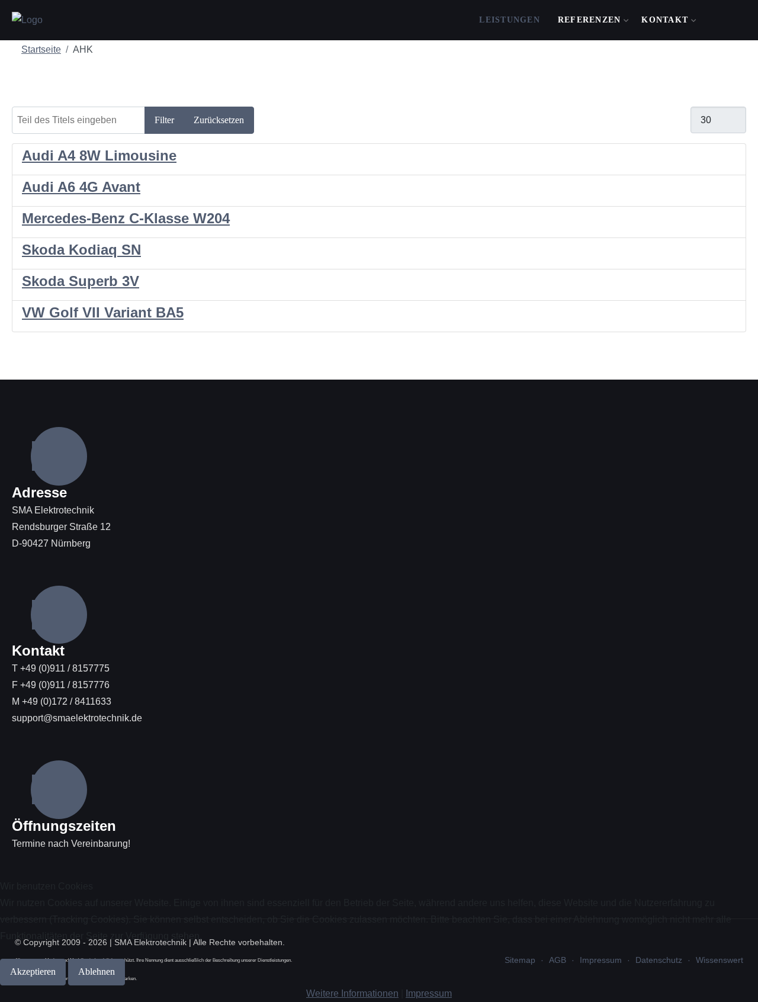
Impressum (429, 993)
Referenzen (589, 19)
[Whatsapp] (750, 21)
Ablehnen (96, 971)
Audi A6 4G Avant (81, 187)
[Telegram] (735, 21)
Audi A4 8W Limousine (99, 155)
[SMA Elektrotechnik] (27, 20)
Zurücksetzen (219, 120)
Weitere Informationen (352, 993)
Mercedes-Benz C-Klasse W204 (126, 218)
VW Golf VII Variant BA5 (103, 312)
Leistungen (509, 19)
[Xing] (719, 21)
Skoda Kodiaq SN (81, 250)
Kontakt (664, 19)
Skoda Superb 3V (80, 281)
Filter (164, 120)
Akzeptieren (33, 971)
